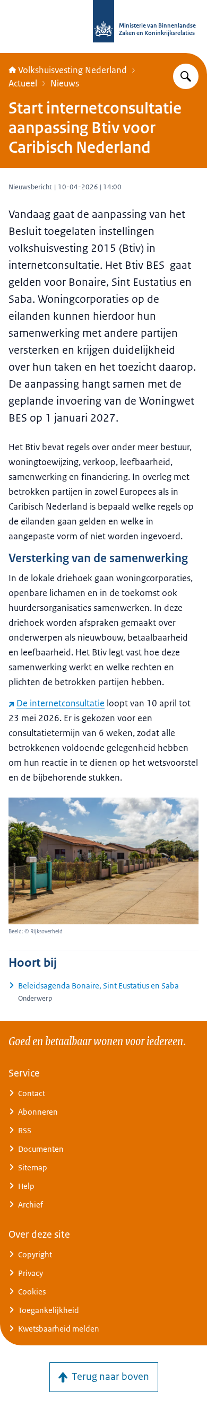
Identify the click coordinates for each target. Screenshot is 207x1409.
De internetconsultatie (60, 703)
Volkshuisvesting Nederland (72, 70)
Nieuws (64, 83)
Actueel (22, 83)
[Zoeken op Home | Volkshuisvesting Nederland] (186, 76)
